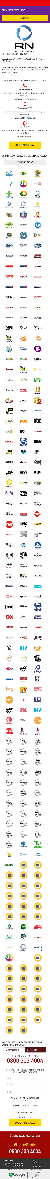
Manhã (17, 1105)
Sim (30, 1117)
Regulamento (37, 1166)
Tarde (26, 1105)
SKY (21, 54)
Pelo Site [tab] (33, 1050)
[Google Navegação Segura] (17, 1174)
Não (23, 1117)
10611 (31, 137)
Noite (35, 1105)
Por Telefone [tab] (13, 1050)
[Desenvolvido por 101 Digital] (33, 1174)
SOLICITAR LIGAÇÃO (25, 1122)
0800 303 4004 (31, 99)
